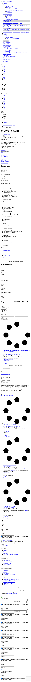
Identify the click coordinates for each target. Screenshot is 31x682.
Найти (2, 318)
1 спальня (12, 470)
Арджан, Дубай (7, 466)
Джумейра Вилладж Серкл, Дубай (11, 354)
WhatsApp (3, 150)
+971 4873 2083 (4, 61)
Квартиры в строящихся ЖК (10, 574)
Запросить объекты (8, 434)
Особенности (4, 155)
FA (4, 70)
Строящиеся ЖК (7, 562)
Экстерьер (6, 245)
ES (4, 74)
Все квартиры (6, 436)
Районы (5, 565)
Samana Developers (8, 359)
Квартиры (3, 159)
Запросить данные (5, 151)
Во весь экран (6, 134)
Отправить (3, 538)
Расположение (4, 156)
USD (4, 87)
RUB (4, 88)
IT (4, 77)
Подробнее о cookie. (12, 593)
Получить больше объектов (15, 365)
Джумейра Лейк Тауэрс (9, 582)
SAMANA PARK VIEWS (9, 465)
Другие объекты (5, 161)
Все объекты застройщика (7, 395)
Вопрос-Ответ (6, 551)
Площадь (3, 311)
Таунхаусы (6, 573)
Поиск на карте (7, 564)
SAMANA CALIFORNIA (9, 506)
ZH (4, 73)
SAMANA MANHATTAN (9, 425)
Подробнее (3, 392)
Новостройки (6, 560)
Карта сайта (6, 555)
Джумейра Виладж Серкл (9, 580)
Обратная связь (4, 163)
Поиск (2, 304)
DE (4, 68)
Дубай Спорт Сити (8, 583)
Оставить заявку (15, 242)
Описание (3, 154)
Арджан (5, 584)
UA (4, 69)
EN (4, 66)
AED (4, 85)
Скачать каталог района (15, 298)
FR (4, 75)
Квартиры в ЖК (7, 563)
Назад (5, 318)
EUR (4, 84)
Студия (26, 428)
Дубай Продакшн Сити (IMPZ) (11, 579)
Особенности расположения (7, 157)
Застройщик (4, 160)
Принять (3, 595)
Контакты (5, 553)
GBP (4, 89)
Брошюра (5, 362)
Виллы (5, 572)
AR (4, 71)
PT (4, 78)
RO (4, 79)
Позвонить (3, 148)
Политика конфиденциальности (11, 554)
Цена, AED (3, 314)
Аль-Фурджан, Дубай (8, 507)
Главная (2, 152)
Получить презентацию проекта (15, 261)
